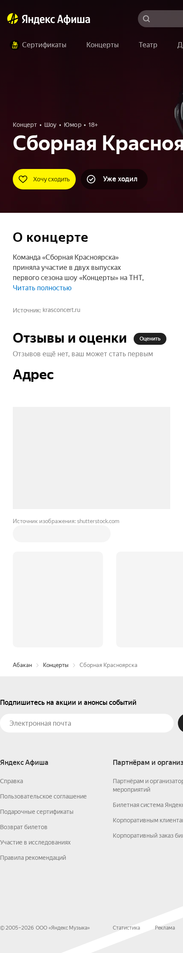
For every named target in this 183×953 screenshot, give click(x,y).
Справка (11, 652)
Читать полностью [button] (42, 288)
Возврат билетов (24, 698)
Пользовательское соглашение (43, 667)
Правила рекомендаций (33, 728)
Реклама (165, 799)
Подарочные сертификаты (37, 682)
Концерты (56, 536)
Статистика (126, 799)
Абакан (22, 536)
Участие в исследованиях (35, 713)
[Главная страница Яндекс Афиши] (12, 18)
